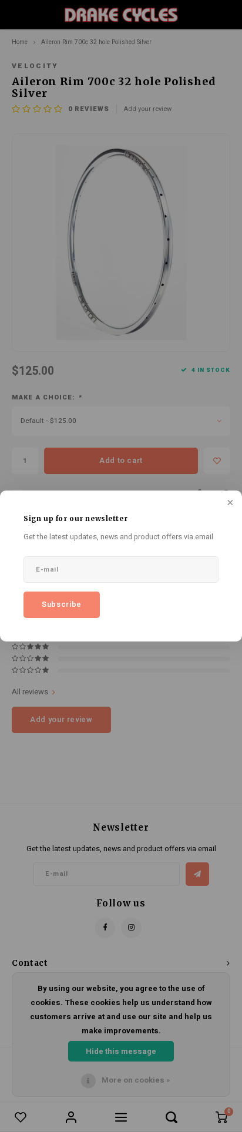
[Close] (229, 503)
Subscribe (62, 604)
